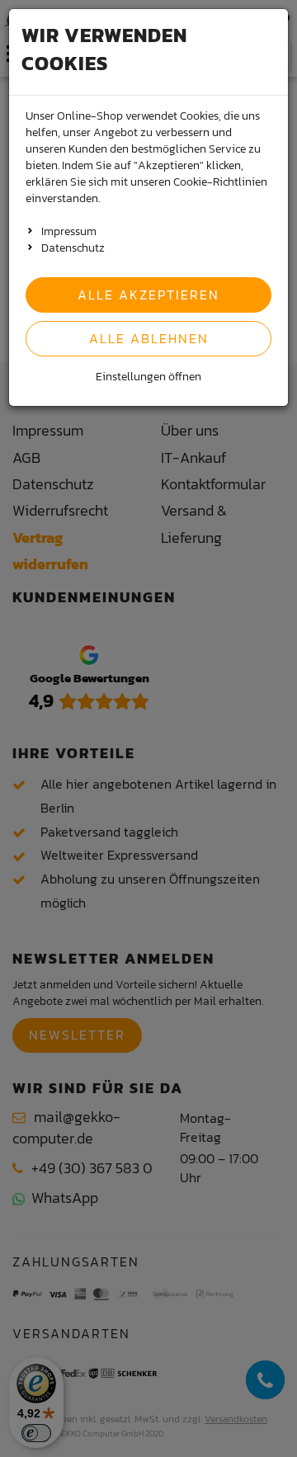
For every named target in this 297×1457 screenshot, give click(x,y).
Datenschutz (73, 248)
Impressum (69, 231)
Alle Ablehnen (149, 338)
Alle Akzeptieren (148, 294)
